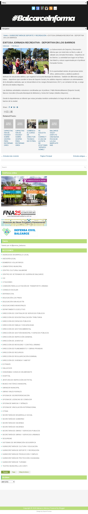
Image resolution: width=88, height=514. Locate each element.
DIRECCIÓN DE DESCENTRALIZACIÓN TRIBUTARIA (22, 317)
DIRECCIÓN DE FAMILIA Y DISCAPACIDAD (18, 325)
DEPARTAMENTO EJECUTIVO (14, 309)
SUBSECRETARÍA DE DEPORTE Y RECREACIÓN (28, 35)
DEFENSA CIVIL (8, 294)
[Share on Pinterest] (17, 107)
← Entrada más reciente (10, 156)
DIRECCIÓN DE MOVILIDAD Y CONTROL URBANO (21, 345)
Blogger (62, 508)
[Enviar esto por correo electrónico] (5, 112)
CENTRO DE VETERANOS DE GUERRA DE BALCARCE (23, 274)
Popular (5, 472)
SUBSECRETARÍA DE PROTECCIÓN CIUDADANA (21, 458)
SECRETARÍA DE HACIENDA (13, 427)
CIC (4, 278)
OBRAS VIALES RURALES (12, 391)
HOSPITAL (6, 376)
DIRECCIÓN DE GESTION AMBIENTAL (17, 329)
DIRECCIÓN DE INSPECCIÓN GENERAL (17, 337)
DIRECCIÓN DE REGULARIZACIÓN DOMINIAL (20, 356)
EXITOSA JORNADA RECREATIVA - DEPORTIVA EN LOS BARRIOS (39, 42)
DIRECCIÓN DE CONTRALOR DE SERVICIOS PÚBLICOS (24, 313)
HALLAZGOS (7, 368)
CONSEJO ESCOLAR (10, 290)
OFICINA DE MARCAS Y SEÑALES (15, 403)
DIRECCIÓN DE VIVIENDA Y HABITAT (16, 360)
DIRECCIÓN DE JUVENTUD (13, 341)
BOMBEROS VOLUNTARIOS (13, 262)
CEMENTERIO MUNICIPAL (12, 266)
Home (6, 35)
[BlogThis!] (7, 112)
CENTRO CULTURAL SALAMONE (15, 270)
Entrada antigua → (80, 156)
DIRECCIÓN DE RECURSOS (13, 352)
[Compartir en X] (9, 112)
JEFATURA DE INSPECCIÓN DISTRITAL (17, 380)
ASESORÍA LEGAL (9, 259)
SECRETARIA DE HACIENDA (13, 423)
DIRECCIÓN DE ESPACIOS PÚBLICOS (17, 321)
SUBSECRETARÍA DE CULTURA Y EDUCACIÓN (20, 446)
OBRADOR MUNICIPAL (11, 388)
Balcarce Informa (43, 508)
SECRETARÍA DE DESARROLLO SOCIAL (17, 415)
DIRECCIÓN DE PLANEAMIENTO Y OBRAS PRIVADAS (23, 348)
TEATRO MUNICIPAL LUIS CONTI (15, 466)
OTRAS (5, 411)
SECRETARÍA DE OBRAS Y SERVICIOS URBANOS (21, 435)
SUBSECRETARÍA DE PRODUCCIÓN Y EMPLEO (20, 454)
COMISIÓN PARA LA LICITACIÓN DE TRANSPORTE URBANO (25, 286)
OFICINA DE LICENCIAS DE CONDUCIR (17, 399)
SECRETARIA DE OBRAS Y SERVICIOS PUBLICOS (21, 431)
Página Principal (46, 156)
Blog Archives (24, 472)
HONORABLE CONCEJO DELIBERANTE (17, 372)
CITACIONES (7, 282)
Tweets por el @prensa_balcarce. (13, 245)
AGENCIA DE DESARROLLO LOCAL (16, 255)
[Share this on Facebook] (9, 107)
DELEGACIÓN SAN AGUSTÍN (13, 302)
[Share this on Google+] (14, 107)
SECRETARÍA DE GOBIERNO (13, 419)
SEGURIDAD (7, 438)
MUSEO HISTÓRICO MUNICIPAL (15, 384)
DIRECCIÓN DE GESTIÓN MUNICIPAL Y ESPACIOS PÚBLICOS (26, 333)
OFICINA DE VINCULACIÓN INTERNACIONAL (19, 407)
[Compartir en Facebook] (11, 112)
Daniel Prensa (47, 511)
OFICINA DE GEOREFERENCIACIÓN (16, 395)
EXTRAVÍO (7, 364)
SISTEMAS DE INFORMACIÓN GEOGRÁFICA (19, 442)
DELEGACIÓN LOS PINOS (12, 298)
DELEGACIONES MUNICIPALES (14, 305)
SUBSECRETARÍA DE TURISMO (14, 462)
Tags (13, 472)
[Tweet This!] (11, 107)
